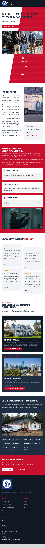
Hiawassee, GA (16, 443)
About (25, 501)
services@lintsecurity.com (8, 526)
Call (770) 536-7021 (20, 469)
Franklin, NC (37, 443)
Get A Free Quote (7, 469)
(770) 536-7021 (5, 522)
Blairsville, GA (27, 439)
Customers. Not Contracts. (13, 197)
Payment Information (28, 514)
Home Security (5, 501)
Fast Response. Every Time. (13, 184)
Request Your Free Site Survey (10, 26)
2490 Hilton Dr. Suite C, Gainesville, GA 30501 (9, 532)
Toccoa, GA (5, 447)
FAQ (24, 507)
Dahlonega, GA (17, 439)
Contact (25, 510)
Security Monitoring (6, 510)
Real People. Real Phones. (12, 171)
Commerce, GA (27, 443)
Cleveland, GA (6, 443)
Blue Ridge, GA (16, 447)
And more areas (26, 448)
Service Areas (5, 514)
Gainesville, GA (6, 439)
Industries (26, 504)
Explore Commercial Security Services (14, 388)
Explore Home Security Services (13, 348)
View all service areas (7, 410)
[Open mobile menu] (42, 3)
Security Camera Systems (8, 507)
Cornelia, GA (37, 439)
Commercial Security (6, 504)
